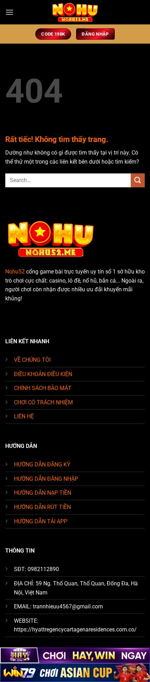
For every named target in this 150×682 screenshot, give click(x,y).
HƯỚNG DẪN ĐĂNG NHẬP (46, 478)
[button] (9, 12)
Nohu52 (15, 271)
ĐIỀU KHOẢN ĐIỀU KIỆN (43, 374)
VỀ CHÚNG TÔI (32, 360)
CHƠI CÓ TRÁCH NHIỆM (43, 402)
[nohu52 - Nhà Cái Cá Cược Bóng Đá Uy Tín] (75, 12)
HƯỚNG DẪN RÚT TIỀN (42, 507)
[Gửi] (138, 180)
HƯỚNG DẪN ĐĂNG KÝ (42, 464)
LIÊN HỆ (24, 416)
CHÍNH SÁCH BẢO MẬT (43, 388)
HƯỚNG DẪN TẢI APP (40, 521)
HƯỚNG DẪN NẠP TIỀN (42, 492)
